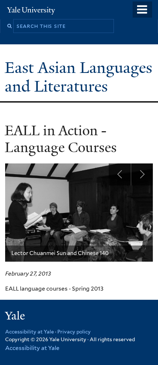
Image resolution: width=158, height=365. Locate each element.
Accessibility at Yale (29, 332)
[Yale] (15, 317)
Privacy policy (74, 332)
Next (142, 174)
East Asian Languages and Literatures (78, 77)
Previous (120, 174)
